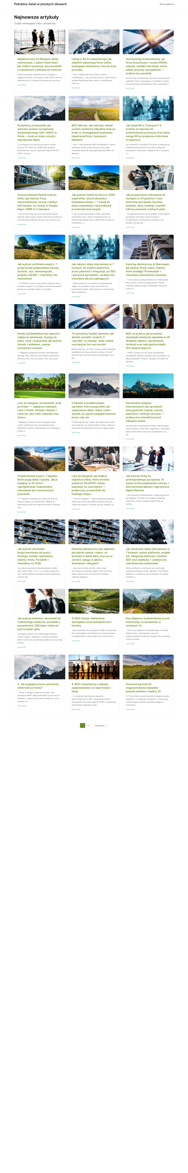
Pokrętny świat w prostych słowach (40, 4)
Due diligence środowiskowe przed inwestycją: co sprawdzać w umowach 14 (147, 622)
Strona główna (167, 4)
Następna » (100, 725)
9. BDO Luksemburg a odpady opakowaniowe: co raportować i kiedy (91, 688)
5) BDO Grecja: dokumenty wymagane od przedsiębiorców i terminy (92, 622)
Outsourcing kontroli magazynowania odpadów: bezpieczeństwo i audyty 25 (143, 688)
